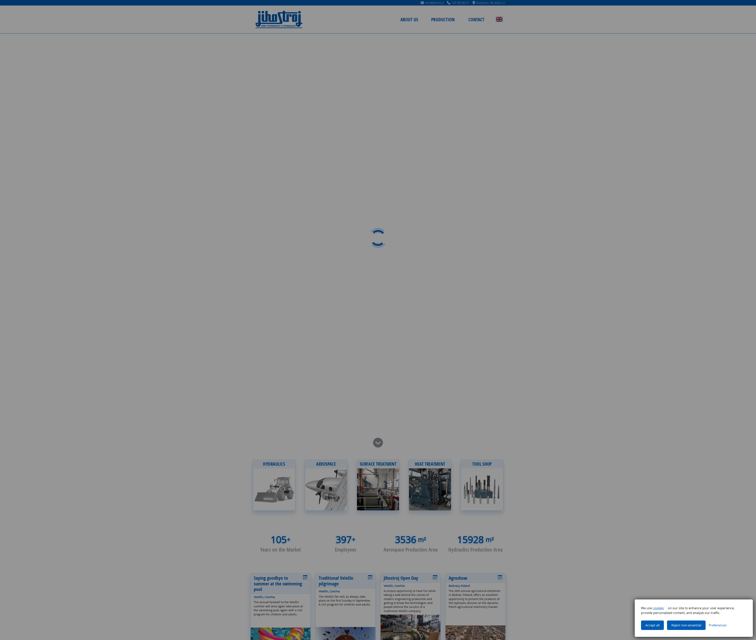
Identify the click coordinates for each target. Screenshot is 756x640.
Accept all (652, 625)
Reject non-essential (686, 625)
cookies (658, 608)
